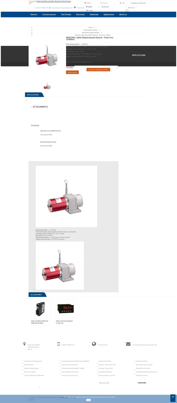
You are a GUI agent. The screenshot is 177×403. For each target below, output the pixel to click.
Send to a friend (98, 69)
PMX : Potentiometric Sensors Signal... (39, 322)
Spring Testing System (31, 368)
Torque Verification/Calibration (34, 375)
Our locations (103, 345)
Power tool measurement (69, 365)
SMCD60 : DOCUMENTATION (50, 131)
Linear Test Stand (141, 361)
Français (90, 10)
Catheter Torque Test (106, 368)
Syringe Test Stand (105, 361)
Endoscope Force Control (107, 375)
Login (68, 64)
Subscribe (142, 383)
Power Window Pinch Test (70, 372)
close (88, 400)
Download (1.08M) (46, 146)
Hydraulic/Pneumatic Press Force (146, 372)
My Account (105, 7)
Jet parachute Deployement (33, 361)
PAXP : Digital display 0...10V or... (64, 322)
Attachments (40, 106)
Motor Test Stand (30, 372)
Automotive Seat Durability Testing (72, 368)
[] (127, 11)
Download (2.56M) (46, 134)
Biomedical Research (105, 372)
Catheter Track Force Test (107, 365)
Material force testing (143, 368)
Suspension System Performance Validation (75, 361)
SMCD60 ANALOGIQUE (48, 142)
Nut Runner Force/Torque (144, 365)
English (90, 7)
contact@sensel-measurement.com (62, 8)
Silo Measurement (142, 375)
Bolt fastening (29, 365)
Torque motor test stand (69, 375)
